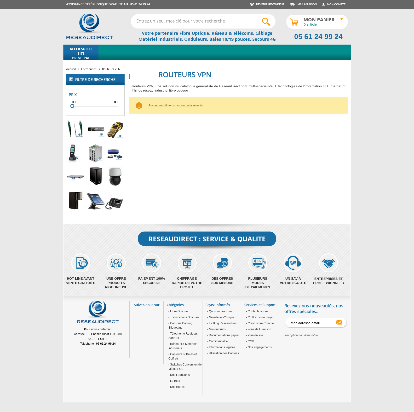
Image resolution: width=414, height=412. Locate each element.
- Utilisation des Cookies (223, 353)
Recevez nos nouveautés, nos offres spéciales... (313, 308)
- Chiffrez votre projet (259, 317)
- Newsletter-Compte (220, 317)
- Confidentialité (217, 341)
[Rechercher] (266, 21)
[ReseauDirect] (89, 26)
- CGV (250, 341)
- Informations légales (221, 347)
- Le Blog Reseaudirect (222, 323)
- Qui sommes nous (219, 311)
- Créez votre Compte (260, 323)
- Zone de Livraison (258, 329)
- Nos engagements (259, 347)
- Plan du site (254, 335)
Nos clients (176, 387)
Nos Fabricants (179, 375)
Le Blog (174, 381)
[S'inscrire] (339, 322)
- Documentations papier (223, 335)
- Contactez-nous (257, 311)
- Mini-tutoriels (216, 329)
